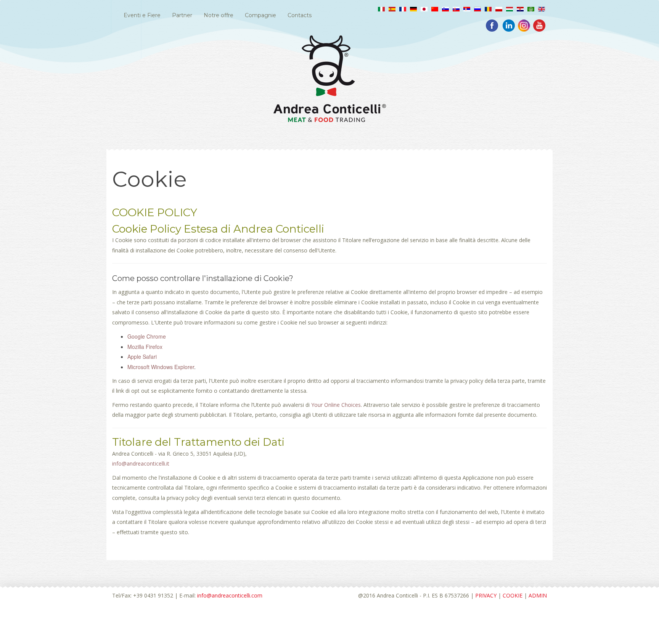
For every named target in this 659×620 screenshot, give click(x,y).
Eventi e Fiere (142, 15)
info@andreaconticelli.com (229, 595)
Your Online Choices (336, 404)
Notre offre (218, 15)
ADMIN (538, 595)
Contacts (300, 15)
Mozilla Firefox (144, 346)
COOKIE (512, 595)
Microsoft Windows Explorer (160, 367)
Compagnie (260, 15)
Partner (182, 15)
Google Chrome (146, 336)
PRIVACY (486, 595)
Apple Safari (142, 356)
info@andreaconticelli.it (140, 463)
